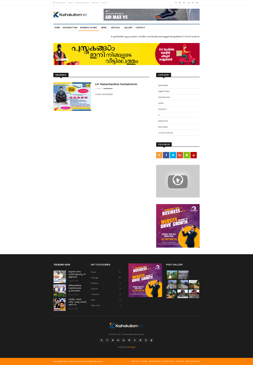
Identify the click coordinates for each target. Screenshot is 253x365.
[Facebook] (176, 2)
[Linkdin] (189, 2)
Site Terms (136, 361)
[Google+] (184, 2)
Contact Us (179, 361)
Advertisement (155, 361)
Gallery (128, 27)
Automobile (163, 85)
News (104, 27)
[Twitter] (180, 2)
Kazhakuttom (70, 27)
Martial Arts (163, 121)
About (71, 2)
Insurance (108, 88)
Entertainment (164, 97)
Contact (104, 2)
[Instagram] (146, 340)
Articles (115, 27)
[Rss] (193, 2)
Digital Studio (163, 91)
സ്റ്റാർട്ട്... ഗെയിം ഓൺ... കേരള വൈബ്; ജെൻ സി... (77, 302)
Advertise (95, 2)
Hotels (161, 103)
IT (159, 115)
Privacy (144, 361)
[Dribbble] (135, 340)
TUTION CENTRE (165, 133)
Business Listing (88, 27)
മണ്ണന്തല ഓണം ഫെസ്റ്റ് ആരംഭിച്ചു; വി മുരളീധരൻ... (77, 274)
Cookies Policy (168, 361)
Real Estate (163, 127)
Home (57, 27)
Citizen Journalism (82, 2)
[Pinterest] (140, 340)
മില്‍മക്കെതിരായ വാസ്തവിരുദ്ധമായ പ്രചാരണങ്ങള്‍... (75, 288)
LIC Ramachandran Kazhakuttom (116, 84)
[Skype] (197, 2)
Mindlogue (131, 347)
